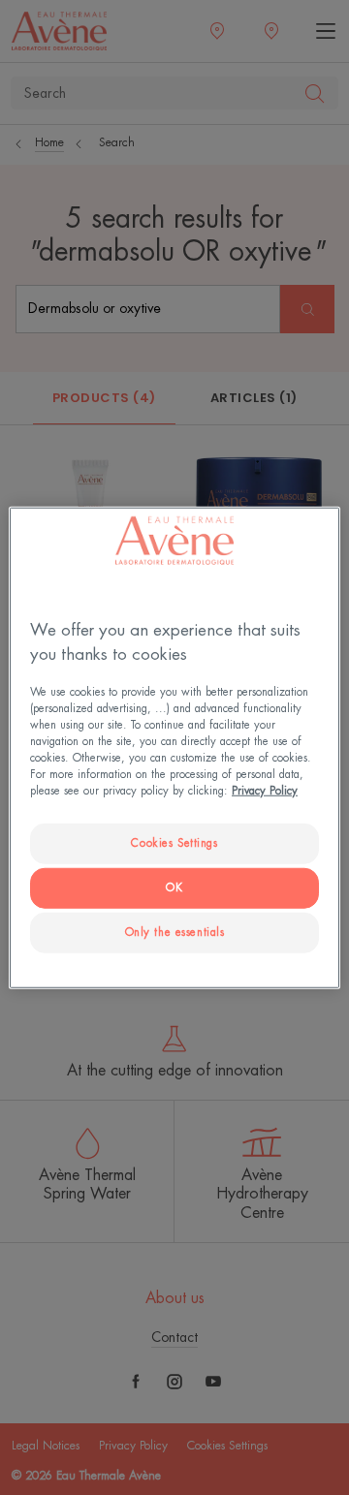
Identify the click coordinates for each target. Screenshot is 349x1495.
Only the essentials (175, 932)
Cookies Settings (174, 843)
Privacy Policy (265, 791)
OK (174, 888)
